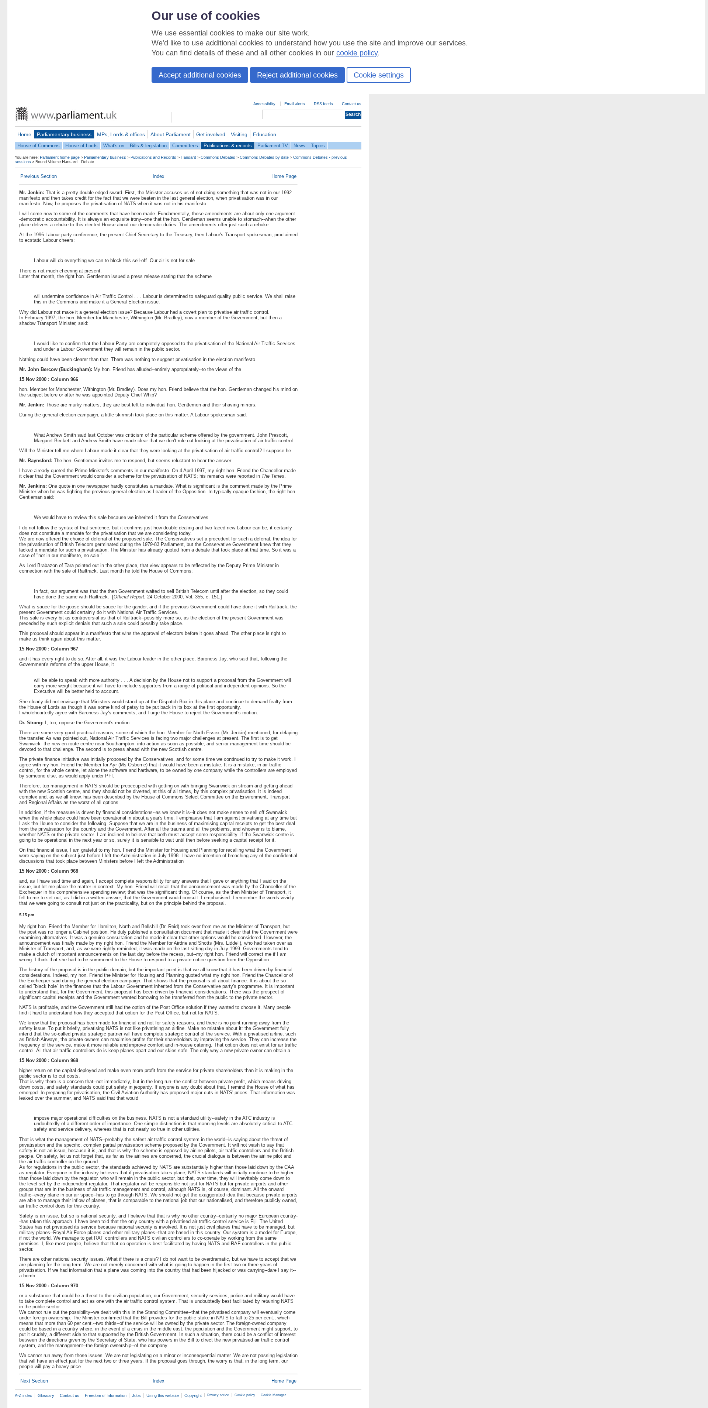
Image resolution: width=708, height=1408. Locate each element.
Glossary (46, 1395)
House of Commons (38, 145)
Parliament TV (272, 145)
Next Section (34, 1381)
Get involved (210, 134)
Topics (318, 145)
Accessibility (264, 104)
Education (264, 134)
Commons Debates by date (264, 157)
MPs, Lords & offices (121, 134)
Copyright (193, 1395)
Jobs (136, 1395)
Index (158, 176)
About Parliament (170, 134)
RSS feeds (323, 104)
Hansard (188, 157)
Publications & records (228, 145)
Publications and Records (153, 157)
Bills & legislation (148, 145)
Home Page (283, 176)
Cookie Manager (273, 1395)
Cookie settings (379, 75)
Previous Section (38, 176)
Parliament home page (60, 157)
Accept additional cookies (200, 75)
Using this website (162, 1395)
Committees (185, 145)
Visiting (239, 134)
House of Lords (81, 145)
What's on (113, 145)
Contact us (351, 104)
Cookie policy (245, 1395)
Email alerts (294, 104)
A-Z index (23, 1395)
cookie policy (357, 53)
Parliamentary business (64, 134)
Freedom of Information (105, 1395)
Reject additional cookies (297, 75)
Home (24, 134)
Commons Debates (218, 157)
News (299, 145)
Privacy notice (218, 1395)
